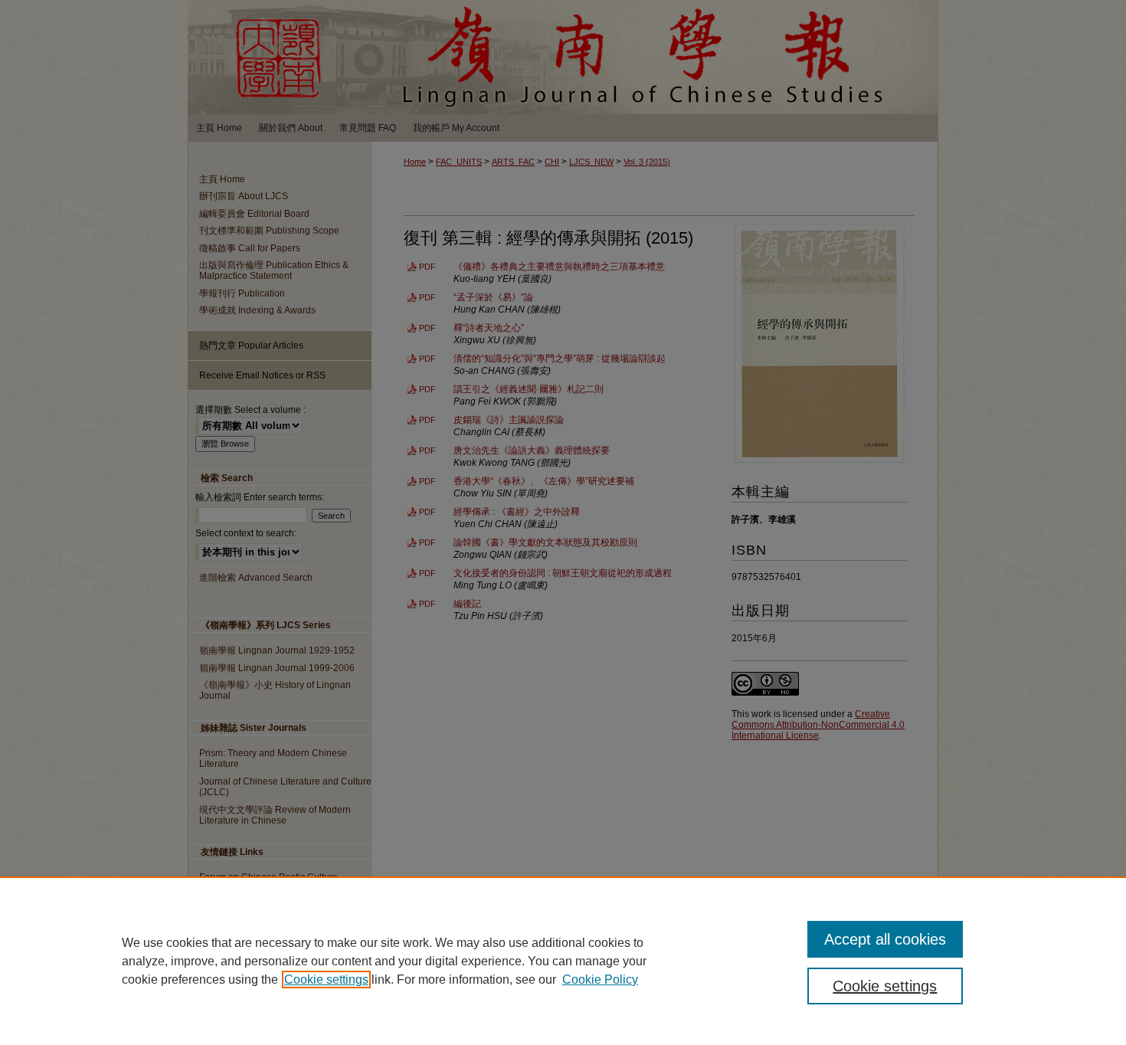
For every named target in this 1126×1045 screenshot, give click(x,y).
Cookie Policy (600, 979)
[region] (563, 960)
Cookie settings (326, 979)
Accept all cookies (885, 939)
